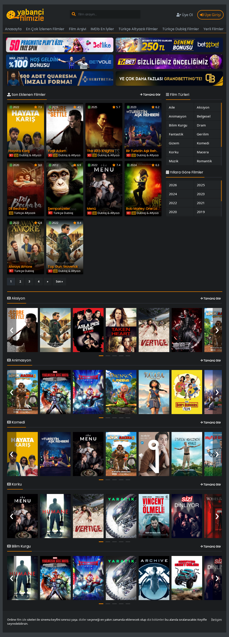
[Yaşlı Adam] (22, 330)
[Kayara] (154, 392)
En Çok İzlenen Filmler (45, 29)
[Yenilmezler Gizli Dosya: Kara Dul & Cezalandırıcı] (55, 392)
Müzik (173, 161)
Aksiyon (203, 107)
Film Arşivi (77, 29)
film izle (21, 620)
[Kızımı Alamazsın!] (121, 330)
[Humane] (55, 516)
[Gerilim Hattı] (154, 330)
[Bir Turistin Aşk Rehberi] (55, 454)
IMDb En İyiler (102, 29)
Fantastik (176, 134)
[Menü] (88, 454)
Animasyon (177, 116)
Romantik (204, 161)
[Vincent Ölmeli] (154, 516)
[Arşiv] (154, 578)
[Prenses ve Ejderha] (121, 392)
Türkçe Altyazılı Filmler (138, 29)
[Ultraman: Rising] (88, 392)
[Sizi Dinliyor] (187, 516)
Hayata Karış (19, 150)
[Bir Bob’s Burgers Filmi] (187, 392)
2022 (173, 203)
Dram (201, 125)
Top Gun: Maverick (63, 266)
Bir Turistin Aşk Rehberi (144, 150)
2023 (201, 194)
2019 (201, 211)
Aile (172, 107)
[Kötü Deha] (154, 454)
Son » (59, 281)
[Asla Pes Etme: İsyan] (88, 330)
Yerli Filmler (214, 29)
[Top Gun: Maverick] (55, 330)
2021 (201, 203)
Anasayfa (13, 29)
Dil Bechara (18, 208)
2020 (173, 211)
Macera (203, 152)
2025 (201, 185)
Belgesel (203, 116)
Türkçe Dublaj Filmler (180, 29)
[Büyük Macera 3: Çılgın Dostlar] (22, 392)
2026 (173, 185)
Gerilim (203, 134)
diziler (83, 620)
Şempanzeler (59, 208)
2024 (173, 194)
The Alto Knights (100, 150)
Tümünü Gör (151, 94)
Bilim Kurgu (178, 125)
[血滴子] (187, 330)
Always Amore (20, 266)
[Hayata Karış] (22, 454)
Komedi (203, 143)
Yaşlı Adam (57, 150)
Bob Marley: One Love (143, 208)
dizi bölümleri (155, 620)
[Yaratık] (121, 516)
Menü (91, 208)
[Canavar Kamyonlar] (187, 578)
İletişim (216, 620)
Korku (173, 152)
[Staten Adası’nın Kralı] (187, 454)
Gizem (174, 143)
